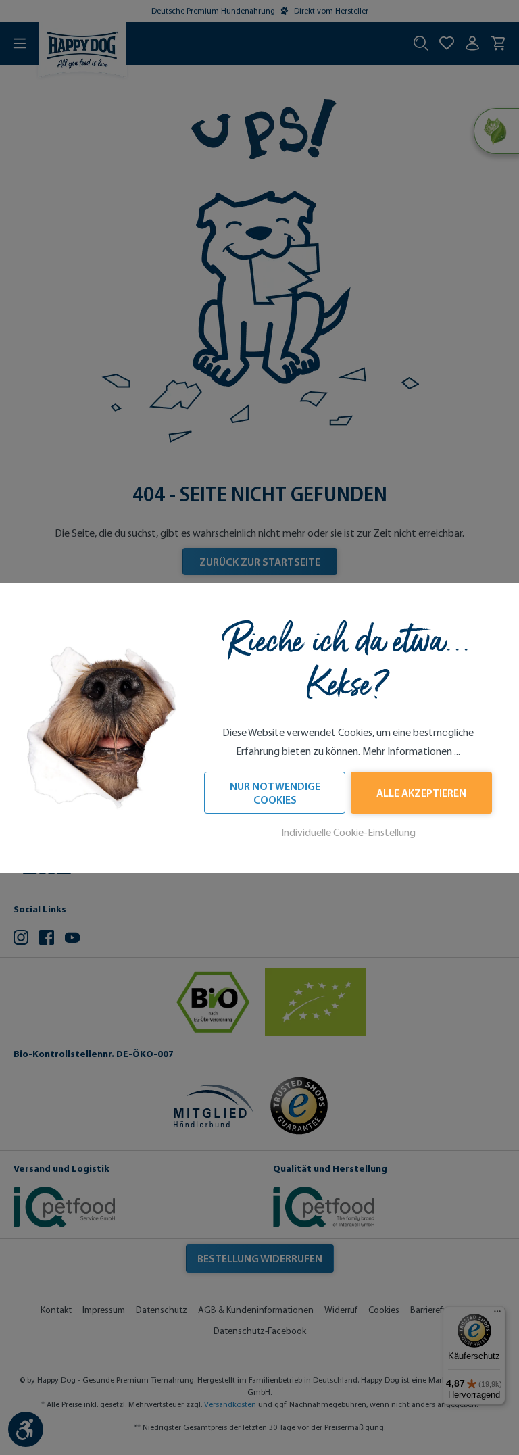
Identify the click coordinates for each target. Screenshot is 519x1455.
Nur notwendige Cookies (275, 792)
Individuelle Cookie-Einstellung (348, 832)
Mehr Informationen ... (411, 751)
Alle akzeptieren (421, 792)
